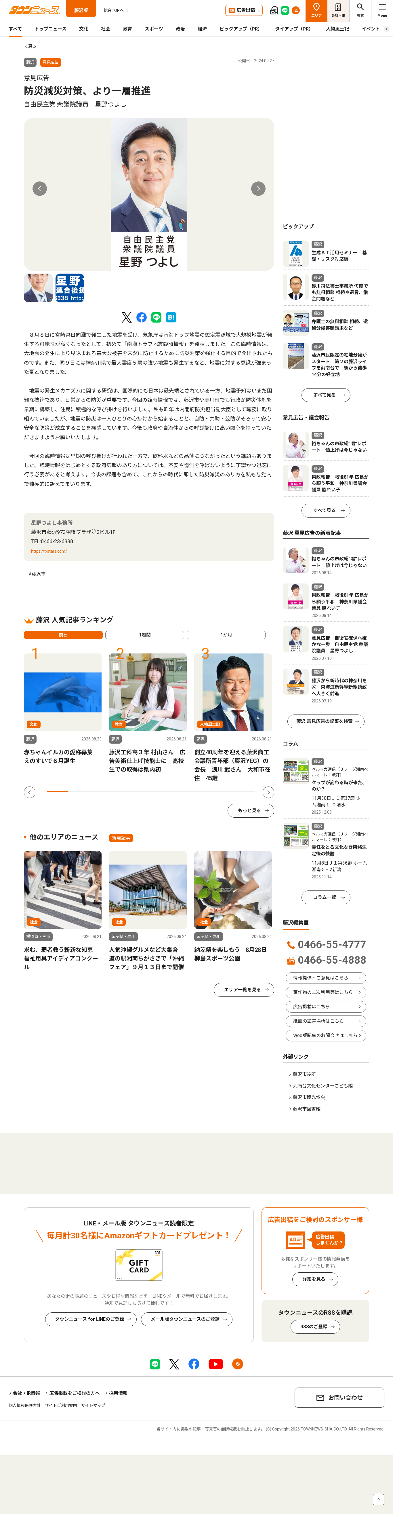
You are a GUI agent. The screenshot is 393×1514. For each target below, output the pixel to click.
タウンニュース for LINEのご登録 (89, 1319)
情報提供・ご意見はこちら (320, 978)
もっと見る (249, 810)
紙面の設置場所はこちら (318, 1021)
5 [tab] (140, 791)
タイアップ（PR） (294, 29)
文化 (83, 29)
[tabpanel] (149, 194)
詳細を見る (313, 1279)
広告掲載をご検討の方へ (74, 1393)
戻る (32, 46)
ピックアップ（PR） (241, 29)
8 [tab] (202, 791)
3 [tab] (99, 791)
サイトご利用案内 (61, 1405)
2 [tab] (78, 791)
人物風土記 (337, 29)
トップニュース (50, 29)
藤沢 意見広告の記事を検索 (324, 721)
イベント (371, 29)
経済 (202, 29)
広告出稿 (245, 10)
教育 (127, 29)
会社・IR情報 (26, 1393)
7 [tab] (182, 791)
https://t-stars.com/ (49, 551)
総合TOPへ (114, 10)
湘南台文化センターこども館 (323, 1086)
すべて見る (324, 395)
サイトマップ (93, 1405)
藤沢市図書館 (306, 1109)
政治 (180, 29)
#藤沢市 (36, 574)
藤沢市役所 (304, 1074)
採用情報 (118, 1393)
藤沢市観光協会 (309, 1097)
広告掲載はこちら (311, 1006)
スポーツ (154, 29)
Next (258, 188)
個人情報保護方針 (25, 1405)
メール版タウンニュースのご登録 (185, 1319)
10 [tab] (244, 791)
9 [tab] (223, 791)
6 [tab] (161, 791)
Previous (40, 188)
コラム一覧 (324, 897)
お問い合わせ (345, 1397)
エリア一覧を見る (242, 989)
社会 (105, 29)
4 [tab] (119, 791)
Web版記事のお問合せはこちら (325, 1035)
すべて (15, 29)
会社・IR (338, 16)
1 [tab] (57, 791)
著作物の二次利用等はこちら (323, 992)
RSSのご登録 (313, 1326)
